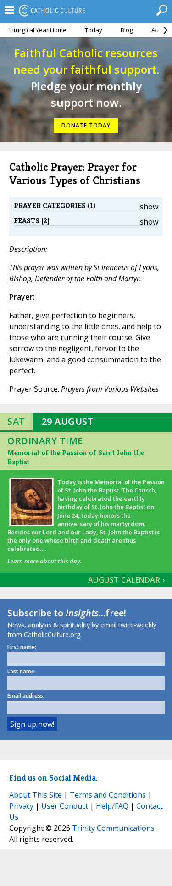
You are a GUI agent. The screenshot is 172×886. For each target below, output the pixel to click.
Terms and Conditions (108, 795)
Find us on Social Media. (53, 777)
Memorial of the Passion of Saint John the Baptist (75, 457)
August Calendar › (126, 580)
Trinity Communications (113, 828)
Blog (127, 30)
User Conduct (64, 806)
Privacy (21, 806)
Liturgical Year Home (38, 30)
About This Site (35, 795)
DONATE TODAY (86, 125)
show (149, 207)
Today (93, 30)
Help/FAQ (112, 806)
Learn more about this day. (44, 561)
